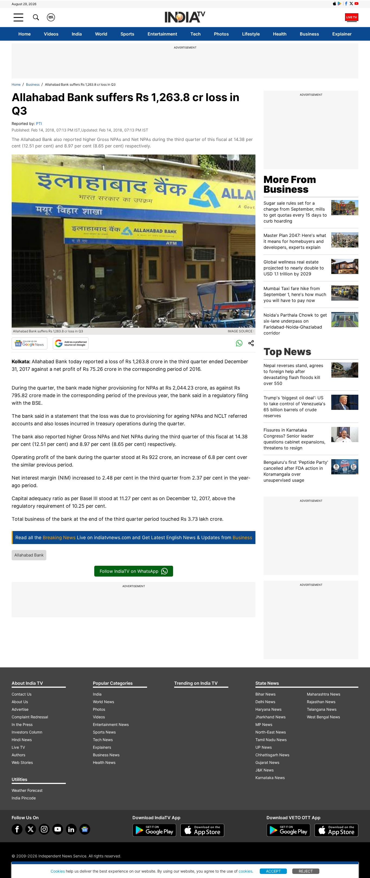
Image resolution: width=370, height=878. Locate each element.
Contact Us (21, 694)
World (101, 34)
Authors (18, 754)
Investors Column (27, 732)
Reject (306, 871)
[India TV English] (185, 17)
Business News (106, 754)
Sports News (104, 732)
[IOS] (334, 3)
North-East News (270, 732)
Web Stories (22, 762)
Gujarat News (267, 762)
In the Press (22, 724)
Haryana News (268, 709)
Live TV (18, 747)
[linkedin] (71, 829)
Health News (104, 762)
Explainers (102, 747)
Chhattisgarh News (272, 754)
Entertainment (162, 34)
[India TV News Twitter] (351, 3)
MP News (263, 724)
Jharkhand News (270, 717)
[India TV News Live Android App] (154, 830)
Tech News (103, 739)
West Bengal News (323, 717)
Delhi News (265, 701)
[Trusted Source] (71, 343)
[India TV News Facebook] (346, 3)
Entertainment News (111, 724)
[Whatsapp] (239, 343)
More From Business (290, 184)
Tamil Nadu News (271, 739)
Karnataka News (270, 777)
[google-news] (84, 829)
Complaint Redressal (30, 717)
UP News (263, 747)
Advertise (20, 709)
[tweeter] (30, 829)
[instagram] (44, 829)
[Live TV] (351, 17)
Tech (195, 34)
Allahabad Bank (29, 555)
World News (103, 701)
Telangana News (321, 709)
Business (309, 34)
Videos (51, 34)
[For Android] (288, 830)
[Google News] (29, 343)
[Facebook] (17, 829)
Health (280, 34)
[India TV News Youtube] (356, 3)
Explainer (342, 34)
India (77, 34)
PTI (39, 123)
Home (24, 34)
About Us (20, 701)
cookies (245, 871)
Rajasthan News (321, 701)
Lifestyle (251, 34)
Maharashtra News (323, 694)
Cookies (58, 871)
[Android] (340, 3)
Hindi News (22, 739)
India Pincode (24, 798)
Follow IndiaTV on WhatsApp (129, 571)
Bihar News (265, 694)
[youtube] (57, 829)
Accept (273, 871)
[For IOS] (336, 830)
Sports (127, 34)
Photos (221, 34)
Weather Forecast (27, 790)
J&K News (264, 770)
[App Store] (202, 830)
